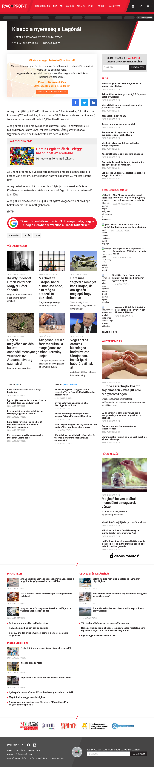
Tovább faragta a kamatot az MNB (119, 124)
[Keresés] (148, 6)
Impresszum (12, 751)
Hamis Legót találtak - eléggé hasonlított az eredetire (59, 151)
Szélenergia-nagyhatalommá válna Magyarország (119, 427)
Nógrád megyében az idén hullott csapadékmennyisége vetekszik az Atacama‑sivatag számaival (23, 351)
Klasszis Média (56, 758)
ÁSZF (23, 751)
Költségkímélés (112, 341)
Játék (27, 235)
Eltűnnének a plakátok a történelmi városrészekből (45, 677)
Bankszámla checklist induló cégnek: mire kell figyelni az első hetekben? (123, 163)
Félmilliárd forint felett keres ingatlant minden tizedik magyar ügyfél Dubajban (127, 278)
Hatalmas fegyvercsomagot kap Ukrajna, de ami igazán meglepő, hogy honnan (83, 288)
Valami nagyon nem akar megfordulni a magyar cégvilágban (121, 84)
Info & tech (14, 573)
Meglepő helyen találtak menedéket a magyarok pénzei (120, 144)
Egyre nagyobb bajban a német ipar (98, 635)
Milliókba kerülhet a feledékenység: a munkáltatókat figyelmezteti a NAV (120, 531)
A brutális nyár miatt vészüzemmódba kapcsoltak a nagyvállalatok (118, 609)
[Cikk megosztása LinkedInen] (93, 102)
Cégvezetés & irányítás (94, 573)
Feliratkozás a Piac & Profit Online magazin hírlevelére (113, 750)
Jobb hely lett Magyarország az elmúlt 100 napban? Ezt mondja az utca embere (75, 425)
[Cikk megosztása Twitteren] (84, 102)
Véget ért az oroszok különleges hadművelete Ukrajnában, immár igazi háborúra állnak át (81, 353)
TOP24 (14, 384)
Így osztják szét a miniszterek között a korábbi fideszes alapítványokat (26, 401)
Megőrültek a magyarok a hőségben (27, 697)
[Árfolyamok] (140, 6)
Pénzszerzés (110, 453)
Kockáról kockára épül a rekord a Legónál (123, 154)
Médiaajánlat (34, 751)
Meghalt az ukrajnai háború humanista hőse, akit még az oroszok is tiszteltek (51, 288)
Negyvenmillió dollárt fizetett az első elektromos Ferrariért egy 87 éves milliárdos (130, 310)
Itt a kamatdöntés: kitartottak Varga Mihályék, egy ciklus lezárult (25, 412)
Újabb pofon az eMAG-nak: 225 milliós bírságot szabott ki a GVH (41, 692)
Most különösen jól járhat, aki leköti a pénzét (124, 522)
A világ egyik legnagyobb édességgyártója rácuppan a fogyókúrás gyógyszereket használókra (47, 580)
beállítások (41, 758)
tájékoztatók (27, 758)
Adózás (81, 6)
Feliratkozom (137, 67)
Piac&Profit (51, 43)
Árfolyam (114, 6)
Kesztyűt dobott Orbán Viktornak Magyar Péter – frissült (19, 284)
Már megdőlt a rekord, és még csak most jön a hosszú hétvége (124, 438)
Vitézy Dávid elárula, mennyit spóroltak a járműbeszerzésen (122, 106)
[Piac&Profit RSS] (34, 744)
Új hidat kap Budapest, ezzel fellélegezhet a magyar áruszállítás (123, 174)
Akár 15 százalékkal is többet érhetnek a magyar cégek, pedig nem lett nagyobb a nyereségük (129, 197)
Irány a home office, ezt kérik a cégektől (29, 628)
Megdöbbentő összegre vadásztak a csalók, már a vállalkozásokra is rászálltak (45, 609)
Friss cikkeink (42, 6)
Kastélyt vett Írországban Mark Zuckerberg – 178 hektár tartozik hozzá (129, 251)
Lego (37, 235)
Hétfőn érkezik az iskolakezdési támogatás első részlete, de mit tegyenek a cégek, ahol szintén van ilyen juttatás (123, 544)
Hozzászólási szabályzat (19, 754)
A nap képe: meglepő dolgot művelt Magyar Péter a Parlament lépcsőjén (72, 414)
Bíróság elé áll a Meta (31, 663)
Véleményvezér (17, 246)
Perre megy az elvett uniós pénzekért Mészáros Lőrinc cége (25, 436)
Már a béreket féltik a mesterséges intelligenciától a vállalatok (46, 594)
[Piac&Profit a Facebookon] (29, 744)
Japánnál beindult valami (114, 116)
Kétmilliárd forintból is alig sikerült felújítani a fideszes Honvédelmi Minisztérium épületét (24, 424)
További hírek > (110, 332)
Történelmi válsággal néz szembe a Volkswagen (105, 623)
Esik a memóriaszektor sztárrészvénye (28, 623)
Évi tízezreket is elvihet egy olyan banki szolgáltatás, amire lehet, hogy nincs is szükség (121, 415)
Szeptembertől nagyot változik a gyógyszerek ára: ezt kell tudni (118, 133)
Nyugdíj (70, 6)
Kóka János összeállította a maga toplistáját (24, 390)
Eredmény (14, 235)
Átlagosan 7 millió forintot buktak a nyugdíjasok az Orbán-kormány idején (51, 348)
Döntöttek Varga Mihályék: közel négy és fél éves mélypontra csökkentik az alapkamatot (74, 438)
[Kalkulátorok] (133, 6)
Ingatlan (58, 6)
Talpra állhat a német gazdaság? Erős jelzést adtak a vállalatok (124, 95)
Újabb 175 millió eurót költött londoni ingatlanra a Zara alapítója (128, 225)
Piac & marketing (18, 643)
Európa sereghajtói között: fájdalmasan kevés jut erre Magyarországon (121, 390)
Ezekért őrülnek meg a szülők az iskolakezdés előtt (46, 648)
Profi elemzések (97, 6)
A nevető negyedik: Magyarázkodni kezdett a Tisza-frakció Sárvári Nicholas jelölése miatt (74, 392)
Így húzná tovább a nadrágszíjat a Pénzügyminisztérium (71, 404)
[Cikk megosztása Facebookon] (75, 102)
